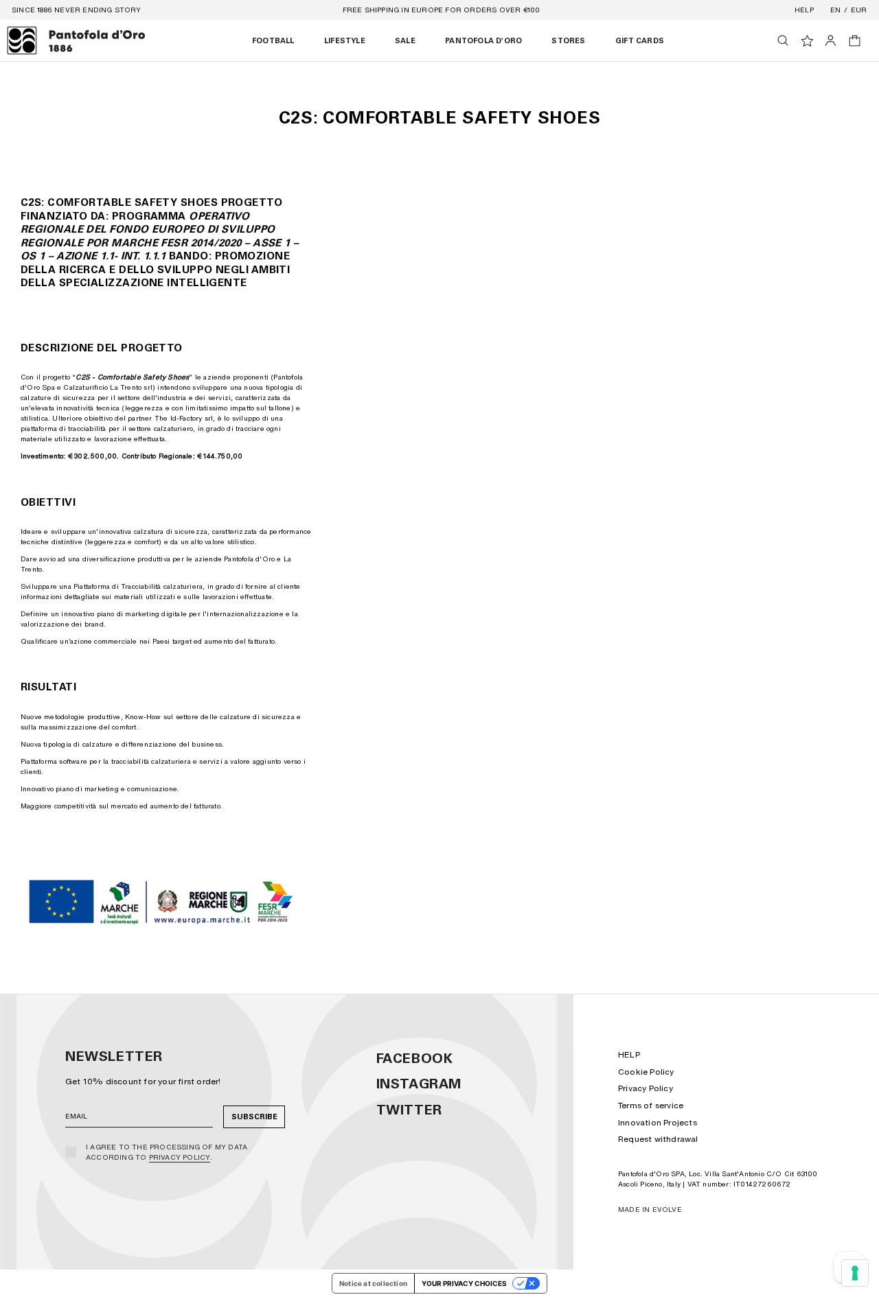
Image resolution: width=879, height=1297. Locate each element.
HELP (629, 1054)
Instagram (418, 1083)
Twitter (409, 1109)
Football (273, 40)
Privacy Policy (180, 1157)
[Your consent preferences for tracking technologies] (855, 1273)
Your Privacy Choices (464, 1283)
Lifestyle (344, 40)
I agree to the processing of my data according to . (166, 1152)
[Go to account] (830, 40)
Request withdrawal (658, 1139)
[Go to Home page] (76, 40)
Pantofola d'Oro (483, 40)
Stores (568, 40)
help (804, 9)
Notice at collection (373, 1283)
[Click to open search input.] (782, 40)
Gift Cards (639, 40)
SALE (405, 40)
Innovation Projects (657, 1122)
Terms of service (650, 1105)
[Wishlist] (807, 40)
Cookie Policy (646, 1071)
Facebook (414, 1058)
